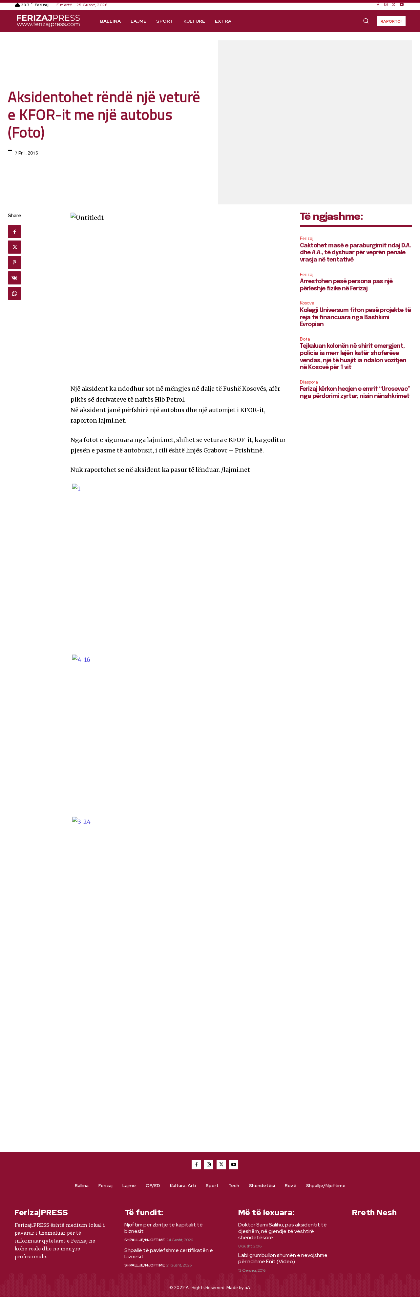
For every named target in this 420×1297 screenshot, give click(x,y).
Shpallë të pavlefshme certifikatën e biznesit (168, 1253)
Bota (305, 339)
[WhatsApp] (14, 293)
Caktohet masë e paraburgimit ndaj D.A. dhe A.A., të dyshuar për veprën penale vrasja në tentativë (355, 253)
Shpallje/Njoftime (144, 1240)
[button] (366, 21)
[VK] (14, 277)
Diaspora (309, 382)
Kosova (307, 303)
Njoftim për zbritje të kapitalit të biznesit (163, 1227)
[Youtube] (402, 5)
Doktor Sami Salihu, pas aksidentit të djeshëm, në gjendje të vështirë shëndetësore (282, 1231)
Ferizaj (306, 238)
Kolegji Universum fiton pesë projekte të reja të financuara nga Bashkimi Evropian (355, 317)
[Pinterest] (14, 262)
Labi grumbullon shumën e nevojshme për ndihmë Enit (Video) (282, 1258)
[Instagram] (386, 5)
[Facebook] (378, 5)
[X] (394, 5)
